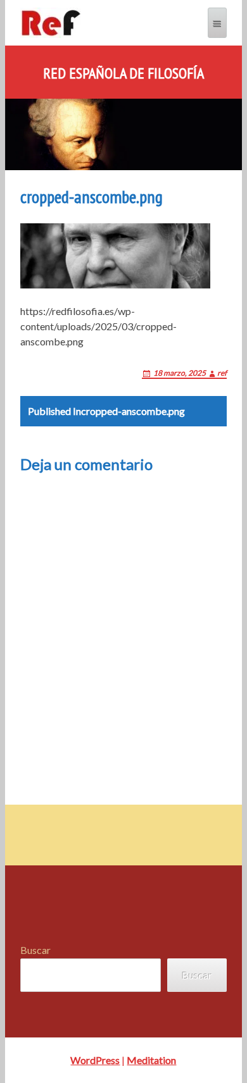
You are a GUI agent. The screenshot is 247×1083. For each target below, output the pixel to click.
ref (222, 373)
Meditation (151, 1060)
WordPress (95, 1060)
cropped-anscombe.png (106, 411)
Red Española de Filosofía (123, 73)
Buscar (35, 950)
